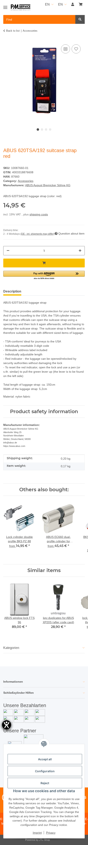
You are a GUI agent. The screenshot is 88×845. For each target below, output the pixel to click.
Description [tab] (12, 291)
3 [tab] (46, 129)
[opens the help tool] (6, 724)
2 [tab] (42, 129)
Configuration (45, 771)
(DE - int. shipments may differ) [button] (37, 233)
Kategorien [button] (11, 648)
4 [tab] (50, 129)
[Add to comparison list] (65, 48)
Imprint (37, 832)
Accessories (25, 181)
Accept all (45, 759)
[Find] (80, 19)
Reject (45, 783)
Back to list (13, 30)
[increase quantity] (80, 250)
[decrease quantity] (7, 250)
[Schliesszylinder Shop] (20, 7)
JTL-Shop (44, 839)
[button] (72, 4)
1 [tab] (38, 129)
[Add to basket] (44, 263)
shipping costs (38, 214)
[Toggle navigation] (5, 5)
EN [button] (47, 4)
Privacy (50, 832)
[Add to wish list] (76, 48)
